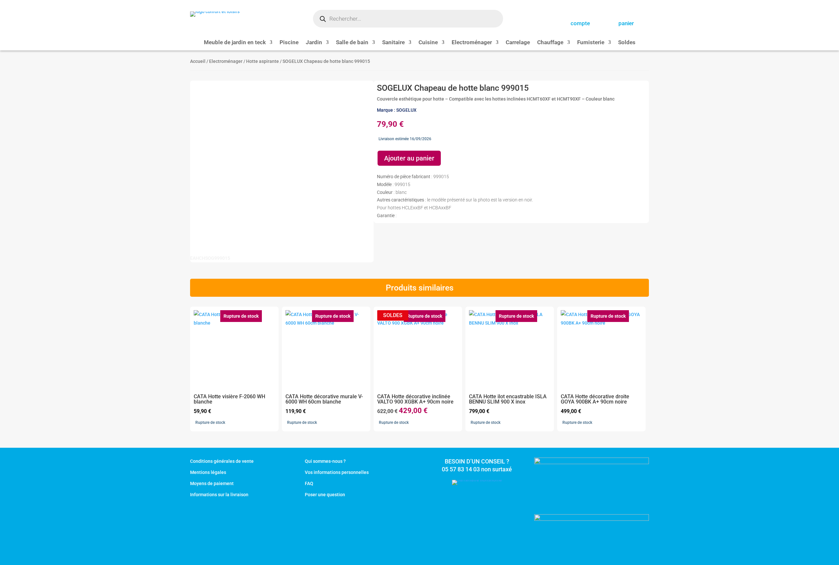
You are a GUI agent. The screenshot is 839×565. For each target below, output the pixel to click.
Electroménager (472, 43)
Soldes (626, 43)
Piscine (289, 43)
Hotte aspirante (262, 61)
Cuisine (428, 43)
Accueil (197, 61)
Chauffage (550, 43)
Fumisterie (590, 43)
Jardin (314, 43)
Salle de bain (352, 43)
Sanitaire (393, 43)
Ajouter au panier (409, 158)
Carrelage (518, 43)
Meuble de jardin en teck (235, 43)
